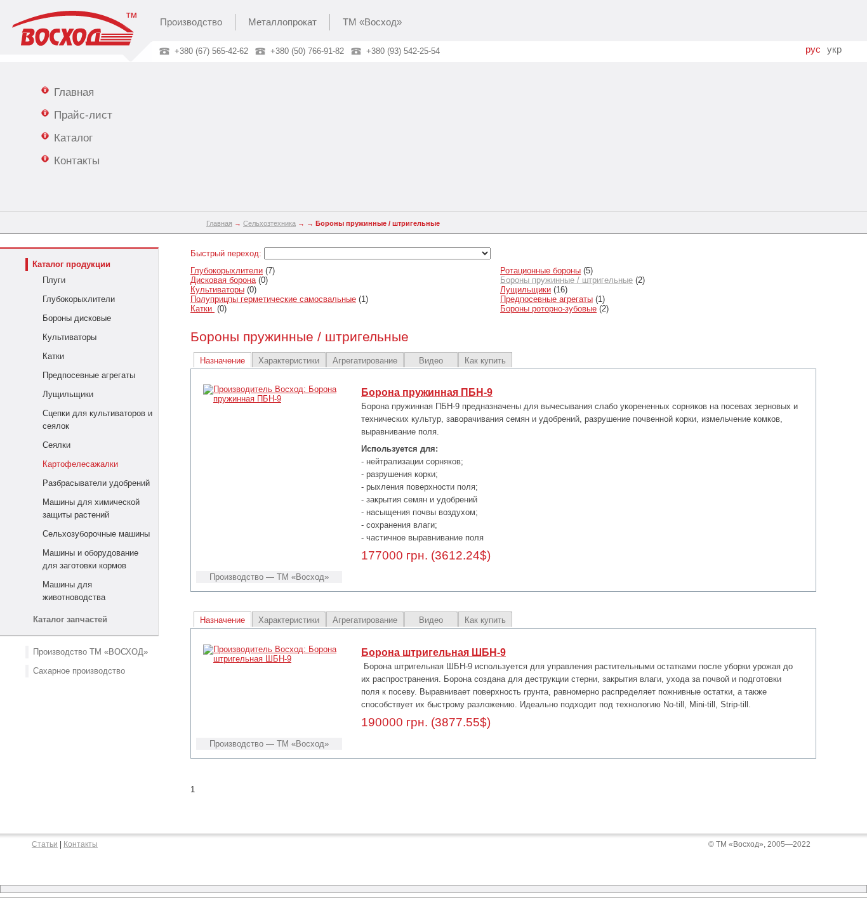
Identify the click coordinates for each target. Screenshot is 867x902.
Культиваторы (69, 337)
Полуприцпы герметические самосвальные (273, 299)
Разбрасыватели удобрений (96, 483)
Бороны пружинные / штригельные (566, 280)
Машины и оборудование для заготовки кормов (90, 559)
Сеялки (56, 445)
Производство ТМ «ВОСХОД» (90, 652)
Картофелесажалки (80, 464)
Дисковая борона (223, 280)
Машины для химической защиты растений (91, 508)
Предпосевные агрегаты (89, 375)
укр (834, 49)
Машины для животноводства (74, 591)
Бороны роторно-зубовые (548, 308)
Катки (53, 356)
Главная (74, 92)
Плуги (54, 280)
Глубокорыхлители (79, 299)
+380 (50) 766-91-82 (307, 51)
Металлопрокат (282, 22)
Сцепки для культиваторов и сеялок (97, 420)
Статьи (45, 844)
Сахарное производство (79, 671)
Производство (191, 22)
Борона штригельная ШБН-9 (433, 652)
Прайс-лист (83, 114)
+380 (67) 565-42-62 (211, 51)
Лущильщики (68, 394)
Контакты (77, 160)
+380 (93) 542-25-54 (403, 51)
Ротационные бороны (540, 270)
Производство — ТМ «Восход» (269, 577)
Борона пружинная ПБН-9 (427, 392)
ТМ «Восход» (372, 22)
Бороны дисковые (77, 318)
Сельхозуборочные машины (96, 534)
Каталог (73, 137)
